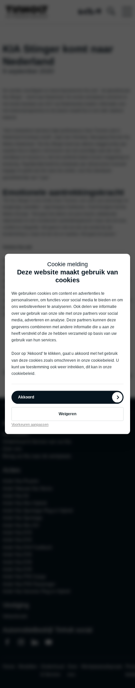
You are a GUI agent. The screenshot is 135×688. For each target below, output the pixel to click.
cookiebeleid (102, 360)
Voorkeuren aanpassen (29, 424)
